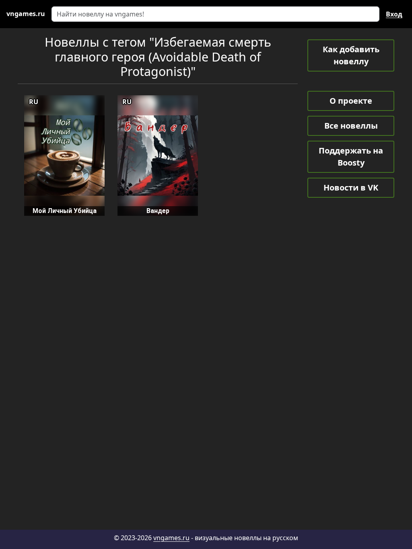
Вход (394, 14)
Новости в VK (350, 187)
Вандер (157, 211)
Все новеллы (351, 125)
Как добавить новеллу (351, 55)
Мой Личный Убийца (65, 211)
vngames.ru (171, 537)
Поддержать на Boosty (351, 156)
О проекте (351, 100)
